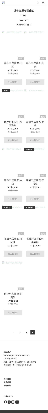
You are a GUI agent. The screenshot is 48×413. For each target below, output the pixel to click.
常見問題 (7, 379)
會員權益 (7, 382)
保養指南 (7, 385)
